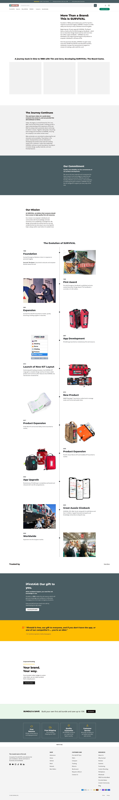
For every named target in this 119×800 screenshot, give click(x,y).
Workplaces (101, 772)
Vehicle (52, 761)
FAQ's (73, 758)
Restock (52, 766)
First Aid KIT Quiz (76, 755)
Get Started (91, 711)
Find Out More (29, 683)
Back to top (59, 744)
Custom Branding (103, 769)
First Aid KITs (12, 9)
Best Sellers (53, 769)
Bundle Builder (45, 9)
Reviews (100, 761)
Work (51, 763)
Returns (74, 766)
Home (51, 758)
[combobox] (56, 5)
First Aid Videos (102, 780)
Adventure (53, 755)
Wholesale (101, 774)
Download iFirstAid (32, 609)
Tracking (74, 763)
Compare (74, 761)
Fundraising (101, 766)
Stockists (100, 763)
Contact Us (38, 9)
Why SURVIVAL (25, 9)
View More (107, 564)
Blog (99, 785)
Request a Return (77, 772)
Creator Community (103, 783)
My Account (75, 769)
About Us (18, 9)
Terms (103, 795)
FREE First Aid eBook (104, 777)
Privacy (108, 795)
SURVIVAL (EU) (15, 795)
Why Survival (101, 758)
